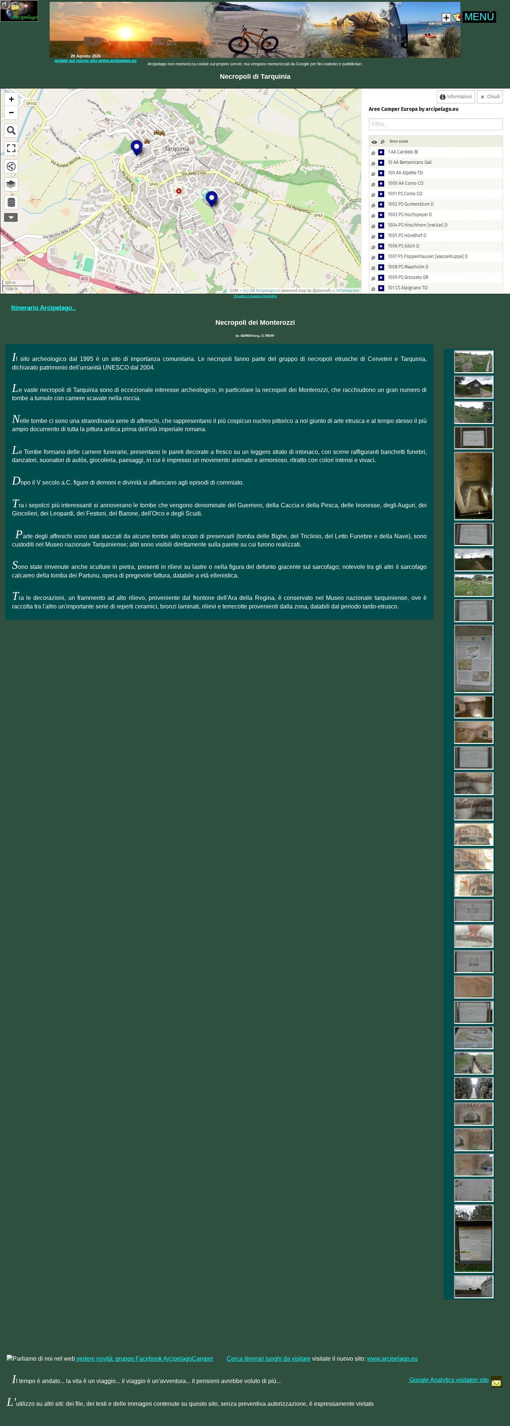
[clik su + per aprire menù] (457, 21)
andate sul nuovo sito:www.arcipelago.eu (96, 60)
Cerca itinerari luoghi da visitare (269, 1358)
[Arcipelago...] (457, 361)
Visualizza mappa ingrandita (255, 296)
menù (479, 16)
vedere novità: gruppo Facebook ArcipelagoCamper (144, 1358)
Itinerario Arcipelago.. (43, 307)
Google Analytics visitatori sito (448, 1380)
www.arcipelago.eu (392, 1358)
